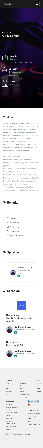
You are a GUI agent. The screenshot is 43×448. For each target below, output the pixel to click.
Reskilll (27, 434)
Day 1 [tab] (21, 305)
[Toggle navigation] (37, 4)
